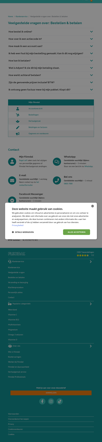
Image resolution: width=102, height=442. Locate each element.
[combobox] (92, 206)
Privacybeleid (17, 225)
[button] (23, 232)
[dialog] (51, 221)
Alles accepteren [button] (76, 232)
